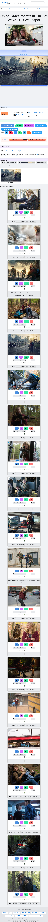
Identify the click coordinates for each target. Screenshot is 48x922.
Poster (17, 154)
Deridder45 (19, 114)
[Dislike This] (31, 787)
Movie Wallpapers (18, 8)
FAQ (10, 912)
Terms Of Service (26, 912)
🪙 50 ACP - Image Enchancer (37, 139)
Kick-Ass (8, 154)
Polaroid (39, 154)
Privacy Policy (16, 912)
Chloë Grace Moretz (10, 150)
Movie (27, 221)
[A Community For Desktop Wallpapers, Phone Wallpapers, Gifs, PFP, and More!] (1, 8)
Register (26, 3)
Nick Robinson (28, 292)
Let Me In (34, 154)
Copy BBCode (37, 132)
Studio (30, 154)
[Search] (46, 2)
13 (27, 321)
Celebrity (18, 155)
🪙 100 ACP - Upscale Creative (18, 139)
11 (26, 357)
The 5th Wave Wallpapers (30, 8)
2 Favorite (29, 125)
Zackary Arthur (15, 580)
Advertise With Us (10, 915)
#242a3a (23, 162)
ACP (5, 139)
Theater (25, 154)
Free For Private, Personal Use (36, 112)
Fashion (21, 154)
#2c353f (26, 162)
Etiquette (43, 912)
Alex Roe (34, 292)
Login (21, 3)
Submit (9, 3)
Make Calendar (40, 125)
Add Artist (3, 113)
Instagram (8, 155)
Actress (13, 154)
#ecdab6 (30, 162)
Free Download (8, 125)
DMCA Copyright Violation (22, 915)
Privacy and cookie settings (36, 915)
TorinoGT (28, 217)
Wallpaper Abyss (8, 8)
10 (27, 283)
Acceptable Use (35, 912)
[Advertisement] (24, 95)
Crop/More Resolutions (9, 129)
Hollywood (13, 155)
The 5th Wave (23, 150)
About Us (5, 912)
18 (27, 212)
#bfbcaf (33, 162)
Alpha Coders (4, 2)
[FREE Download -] (17, 787)
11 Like (20, 125)
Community (16, 3)
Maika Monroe (18, 295)
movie (17, 150)
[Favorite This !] (21, 787)
